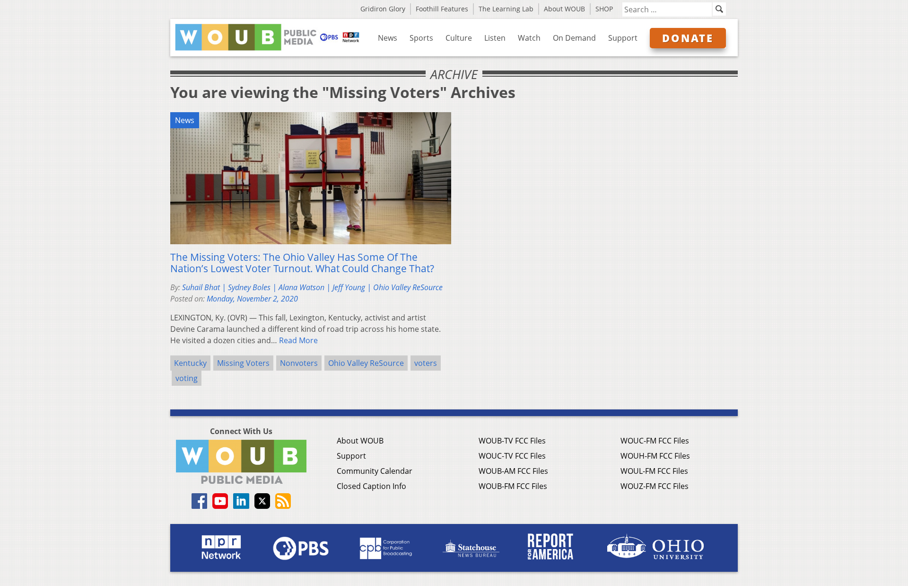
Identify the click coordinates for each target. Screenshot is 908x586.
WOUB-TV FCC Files (512, 440)
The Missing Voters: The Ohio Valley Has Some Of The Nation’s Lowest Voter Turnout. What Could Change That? (302, 262)
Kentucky (190, 363)
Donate (688, 38)
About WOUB (564, 8)
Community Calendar (374, 471)
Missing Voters (243, 363)
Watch (529, 38)
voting (186, 378)
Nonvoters (299, 363)
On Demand (574, 38)
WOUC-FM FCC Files (654, 440)
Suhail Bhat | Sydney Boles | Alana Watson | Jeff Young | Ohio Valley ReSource (312, 287)
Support (622, 38)
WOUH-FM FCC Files (655, 456)
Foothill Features (442, 8)
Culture (458, 38)
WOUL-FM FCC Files (654, 471)
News (387, 38)
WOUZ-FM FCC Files (654, 486)
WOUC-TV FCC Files (512, 456)
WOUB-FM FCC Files (513, 486)
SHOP (604, 8)
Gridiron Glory (382, 8)
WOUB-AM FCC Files (513, 471)
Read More (298, 340)
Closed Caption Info (371, 486)
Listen (495, 38)
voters (425, 363)
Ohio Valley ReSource (366, 363)
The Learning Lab (506, 8)
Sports (421, 38)
